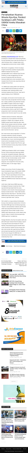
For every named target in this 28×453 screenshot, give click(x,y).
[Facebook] (7, 30)
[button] (2, 6)
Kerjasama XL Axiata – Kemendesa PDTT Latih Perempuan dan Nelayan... (18, 361)
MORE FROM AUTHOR (18, 270)
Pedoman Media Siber (17, 448)
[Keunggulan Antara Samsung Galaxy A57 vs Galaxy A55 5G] (5, 291)
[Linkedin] (17, 30)
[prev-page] (2, 297)
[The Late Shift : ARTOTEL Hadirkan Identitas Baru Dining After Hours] (5, 276)
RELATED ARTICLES (6, 270)
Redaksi (4, 27)
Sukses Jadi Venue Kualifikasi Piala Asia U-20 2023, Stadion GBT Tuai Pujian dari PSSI (20, 263)
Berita (3, 417)
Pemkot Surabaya (9, 246)
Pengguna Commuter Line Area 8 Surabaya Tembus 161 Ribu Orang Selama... (17, 369)
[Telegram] (20, 30)
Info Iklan (24, 448)
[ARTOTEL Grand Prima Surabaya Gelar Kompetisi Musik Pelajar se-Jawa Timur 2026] (5, 282)
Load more (13, 381)
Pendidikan (17, 432)
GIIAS (16, 417)
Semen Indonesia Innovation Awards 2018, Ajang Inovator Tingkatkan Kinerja (16, 354)
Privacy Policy (8, 448)
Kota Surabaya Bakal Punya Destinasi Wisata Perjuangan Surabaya (7, 262)
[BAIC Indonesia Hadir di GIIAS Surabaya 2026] (21, 414)
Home (2, 10)
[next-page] (5, 297)
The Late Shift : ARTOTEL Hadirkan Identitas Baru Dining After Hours (17, 276)
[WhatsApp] (14, 30)
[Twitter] (10, 30)
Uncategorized (8, 10)
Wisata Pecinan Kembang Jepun (20, 246)
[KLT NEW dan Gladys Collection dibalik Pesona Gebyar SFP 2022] (5, 376)
